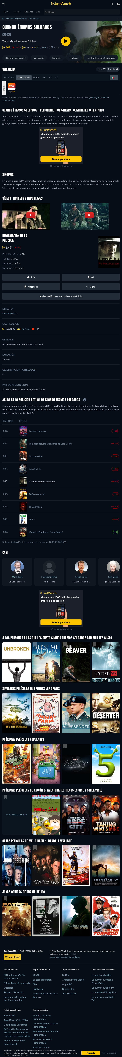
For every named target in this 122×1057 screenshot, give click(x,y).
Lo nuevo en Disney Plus (104, 992)
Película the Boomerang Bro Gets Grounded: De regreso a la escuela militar (17, 1032)
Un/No (36, 975)
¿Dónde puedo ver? (15, 57)
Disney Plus (68, 988)
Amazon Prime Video (73, 979)
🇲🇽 (113, 77)
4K (44, 77)
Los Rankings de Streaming (101, 57)
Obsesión (9, 987)
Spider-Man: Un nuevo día (17, 983)
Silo (35, 984)
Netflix (65, 975)
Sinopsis (56, 57)
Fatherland (9, 1015)
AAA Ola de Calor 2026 (16, 1020)
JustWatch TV (69, 993)
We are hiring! (12, 957)
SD (56, 77)
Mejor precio (23, 77)
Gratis (36, 77)
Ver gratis (39, 57)
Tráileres (73, 57)
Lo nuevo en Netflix (101, 975)
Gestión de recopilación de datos (65, 957)
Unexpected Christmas (15, 1024)
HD (50, 77)
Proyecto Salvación (13, 992)
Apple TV (67, 984)
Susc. (4, 88)
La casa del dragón (42, 979)
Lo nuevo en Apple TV (103, 987)
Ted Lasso (38, 988)
